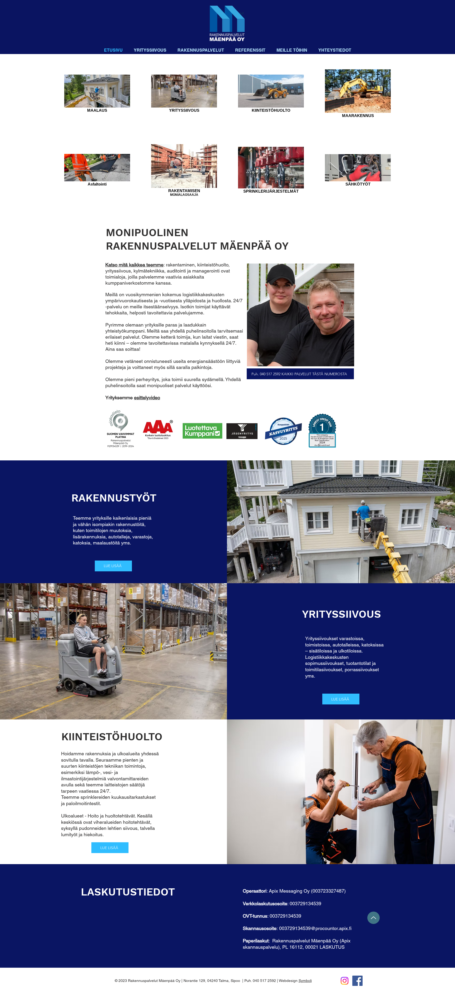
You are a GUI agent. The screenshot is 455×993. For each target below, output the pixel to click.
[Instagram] (344, 981)
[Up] (373, 918)
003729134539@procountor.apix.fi (315, 928)
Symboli (305, 981)
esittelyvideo (147, 397)
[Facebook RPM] (357, 981)
